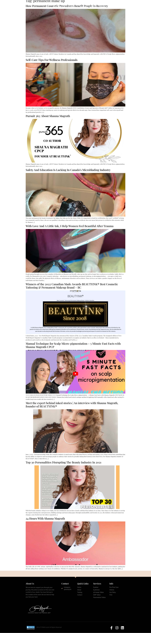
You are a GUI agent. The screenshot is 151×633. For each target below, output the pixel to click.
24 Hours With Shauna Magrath (45, 518)
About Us (93, 6)
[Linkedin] (122, 628)
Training (102, 6)
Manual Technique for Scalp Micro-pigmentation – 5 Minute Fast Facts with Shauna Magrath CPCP (73, 345)
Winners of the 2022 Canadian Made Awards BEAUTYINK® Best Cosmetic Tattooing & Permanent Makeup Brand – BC (72, 285)
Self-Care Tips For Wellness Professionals (51, 60)
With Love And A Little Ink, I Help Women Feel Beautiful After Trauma (69, 226)
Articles (111, 6)
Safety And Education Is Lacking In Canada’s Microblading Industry (68, 170)
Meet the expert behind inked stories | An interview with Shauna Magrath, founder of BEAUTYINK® (72, 404)
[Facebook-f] (111, 628)
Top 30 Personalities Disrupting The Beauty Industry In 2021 (63, 462)
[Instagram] (117, 628)
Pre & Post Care (59, 6)
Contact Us (83, 6)
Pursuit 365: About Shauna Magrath (48, 116)
